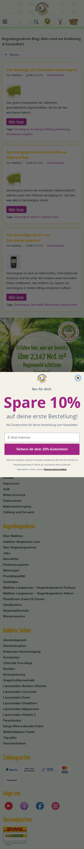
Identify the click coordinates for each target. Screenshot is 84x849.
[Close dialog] (78, 378)
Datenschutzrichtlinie (55, 469)
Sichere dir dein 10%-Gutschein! (42, 449)
